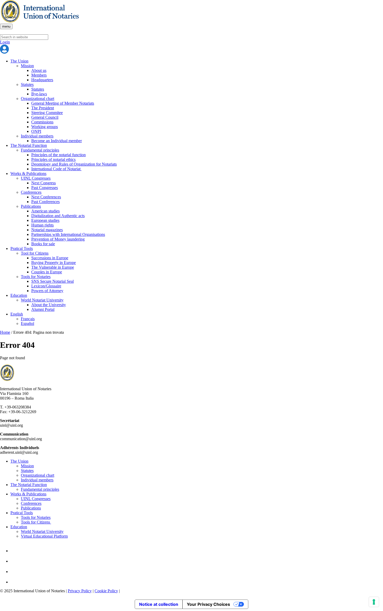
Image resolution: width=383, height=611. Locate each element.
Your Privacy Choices (208, 604)
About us (38, 70)
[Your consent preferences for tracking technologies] (374, 602)
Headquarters (42, 80)
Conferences (31, 192)
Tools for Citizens (36, 522)
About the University (48, 305)
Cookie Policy (106, 591)
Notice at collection (158, 604)
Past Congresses (44, 187)
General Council (44, 117)
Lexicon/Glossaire (46, 286)
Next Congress (43, 183)
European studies (45, 220)
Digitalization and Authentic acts (58, 215)
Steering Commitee (47, 112)
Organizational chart (37, 98)
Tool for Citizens (34, 253)
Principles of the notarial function (58, 155)
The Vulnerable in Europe (52, 267)
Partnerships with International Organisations (68, 234)
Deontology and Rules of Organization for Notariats (74, 164)
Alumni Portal (42, 309)
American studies (45, 211)
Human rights (42, 225)
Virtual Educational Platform (44, 536)
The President (42, 108)
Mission (27, 66)
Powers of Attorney (47, 290)
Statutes (27, 84)
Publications (31, 206)
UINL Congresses (36, 178)
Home (5, 332)
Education (18, 295)
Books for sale (43, 244)
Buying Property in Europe (53, 262)
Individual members (37, 136)
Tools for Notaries (36, 276)
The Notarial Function (28, 145)
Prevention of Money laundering (58, 239)
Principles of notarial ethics (53, 159)
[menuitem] (196, 314)
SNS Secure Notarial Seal (52, 281)
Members (39, 75)
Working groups (44, 126)
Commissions (42, 122)
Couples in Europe (46, 272)
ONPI (36, 131)
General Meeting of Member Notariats (62, 103)
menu (6, 26)
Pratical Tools (21, 248)
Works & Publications (28, 173)
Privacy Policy (80, 591)
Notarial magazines (47, 230)
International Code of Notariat (56, 169)
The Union (19, 61)
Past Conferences (45, 201)
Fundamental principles (40, 150)
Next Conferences (46, 197)
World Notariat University (42, 300)
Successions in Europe (49, 258)
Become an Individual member (56, 140)
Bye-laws (39, 94)
